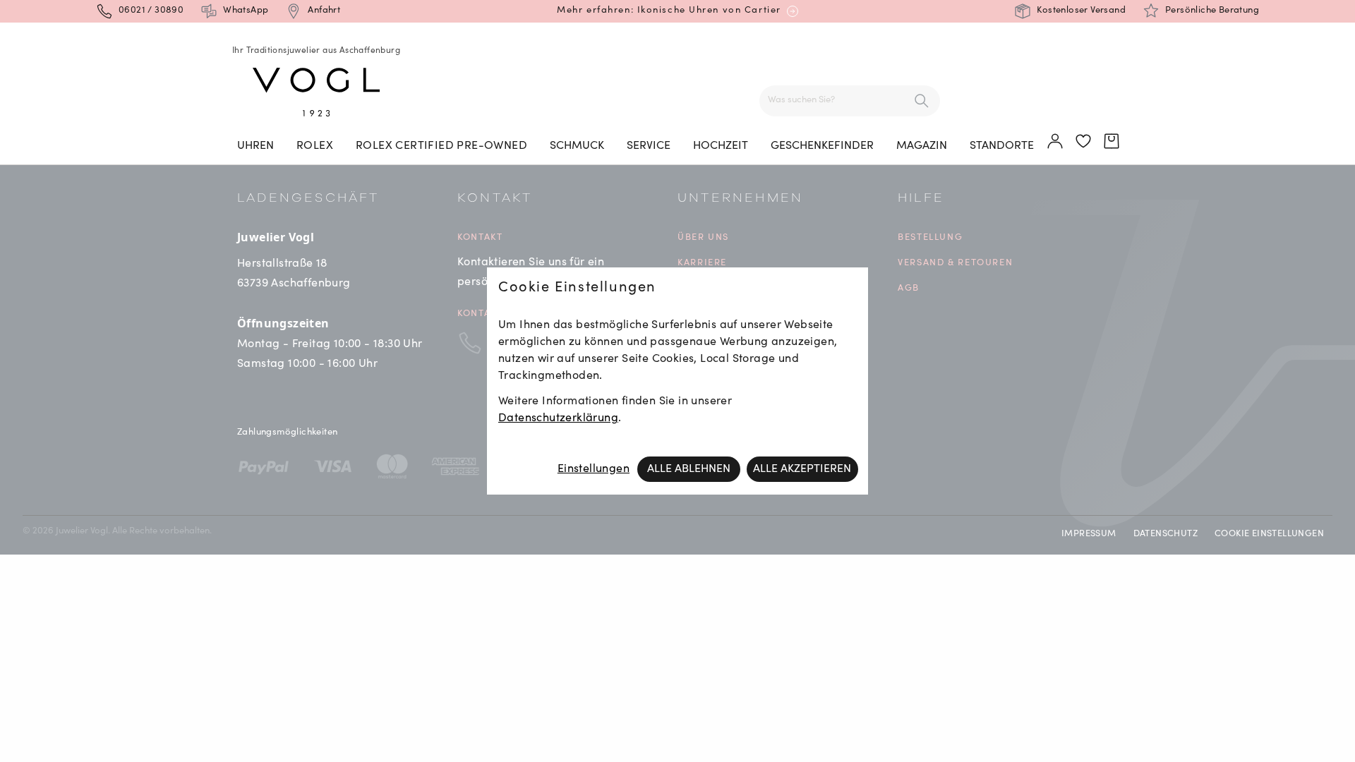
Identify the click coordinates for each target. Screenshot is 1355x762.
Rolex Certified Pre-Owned (441, 146)
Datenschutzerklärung (558, 418)
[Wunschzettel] (1084, 141)
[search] (922, 101)
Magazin (921, 146)
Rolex (314, 146)
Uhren (255, 146)
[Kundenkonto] (1055, 141)
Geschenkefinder (822, 146)
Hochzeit (720, 146)
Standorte (1002, 146)
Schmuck (577, 146)
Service (648, 146)
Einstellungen (594, 469)
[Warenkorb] (1112, 141)
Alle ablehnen (688, 469)
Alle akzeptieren (802, 469)
